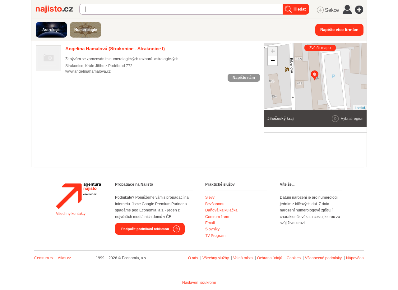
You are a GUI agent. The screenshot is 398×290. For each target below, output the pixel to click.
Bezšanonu (214, 204)
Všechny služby (216, 258)
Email (210, 223)
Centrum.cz (43, 258)
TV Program (215, 235)
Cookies (294, 258)
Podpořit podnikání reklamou (145, 229)
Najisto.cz (57, 9)
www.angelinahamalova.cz (88, 71)
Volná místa (243, 258)
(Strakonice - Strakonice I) (115, 48)
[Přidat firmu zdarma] (361, 9)
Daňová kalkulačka (221, 210)
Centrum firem (217, 217)
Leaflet (360, 107)
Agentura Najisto (78, 196)
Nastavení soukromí (199, 282)
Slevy (210, 197)
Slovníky (212, 229)
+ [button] (273, 51)
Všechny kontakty (71, 213)
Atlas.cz (64, 258)
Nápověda (355, 258)
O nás (193, 258)
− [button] (273, 61)
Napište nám (244, 77)
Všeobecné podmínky (323, 258)
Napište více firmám (339, 29)
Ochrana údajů (269, 258)
